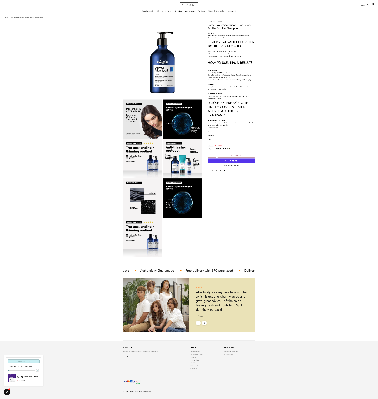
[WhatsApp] (221, 170)
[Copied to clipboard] (224, 170)
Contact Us (232, 11)
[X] (213, 170)
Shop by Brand (147, 11)
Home (6, 17)
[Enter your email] (171, 357)
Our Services (190, 11)
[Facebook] (209, 170)
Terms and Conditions (231, 351)
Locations (178, 11)
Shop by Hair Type (164, 11)
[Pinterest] (217, 170)
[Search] (368, 5)
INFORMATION (229, 347)
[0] (371, 5)
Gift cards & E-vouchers (216, 11)
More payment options (231, 165)
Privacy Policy (228, 354)
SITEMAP (193, 347)
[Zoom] (198, 25)
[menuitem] (148, 11)
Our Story (201, 11)
